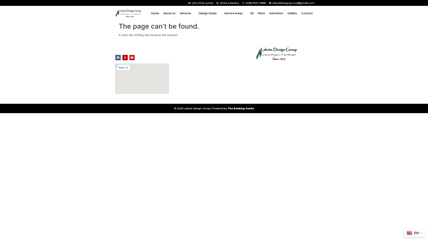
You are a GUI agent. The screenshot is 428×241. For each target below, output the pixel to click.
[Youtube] (132, 57)
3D (252, 13)
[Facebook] (118, 57)
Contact (307, 13)
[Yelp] (125, 57)
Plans (261, 13)
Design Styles (208, 13)
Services (185, 13)
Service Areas (233, 13)
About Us (169, 13)
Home (155, 13)
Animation (276, 13)
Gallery (292, 13)
